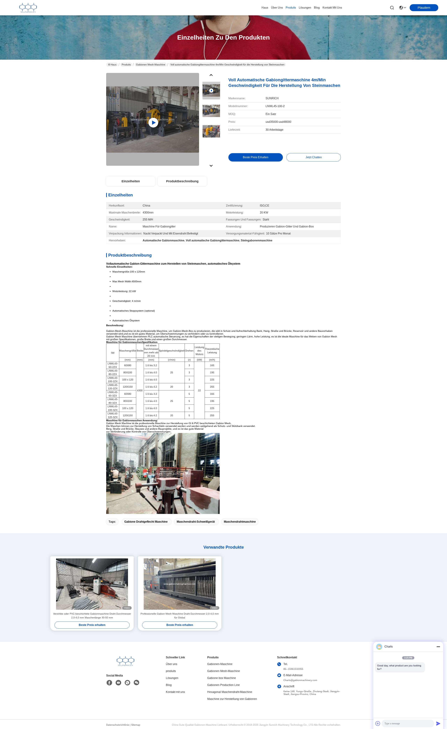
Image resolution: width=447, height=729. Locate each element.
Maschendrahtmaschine (240, 521)
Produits (126, 64)
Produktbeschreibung (182, 181)
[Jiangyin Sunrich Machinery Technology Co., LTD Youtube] (118, 683)
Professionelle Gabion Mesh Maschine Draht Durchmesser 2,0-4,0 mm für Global (180, 615)
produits (291, 7)
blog (317, 7)
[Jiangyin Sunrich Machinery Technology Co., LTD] (28, 7)
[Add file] (377, 723)
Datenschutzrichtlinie (117, 724)
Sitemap (135, 724)
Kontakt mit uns (175, 691)
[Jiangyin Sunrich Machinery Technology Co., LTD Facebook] (109, 683)
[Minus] (438, 647)
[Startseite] (125, 665)
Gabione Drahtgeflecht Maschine (146, 521)
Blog (169, 684)
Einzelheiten (131, 181)
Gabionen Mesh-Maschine (150, 64)
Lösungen (172, 677)
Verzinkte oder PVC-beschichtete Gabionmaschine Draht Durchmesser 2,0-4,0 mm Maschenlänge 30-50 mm (92, 615)
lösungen (305, 7)
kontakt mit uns (332, 7)
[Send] (438, 723)
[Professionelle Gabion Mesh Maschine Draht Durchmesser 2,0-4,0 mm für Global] (179, 584)
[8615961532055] (127, 683)
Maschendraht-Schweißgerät (196, 521)
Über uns (277, 7)
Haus (265, 7)
